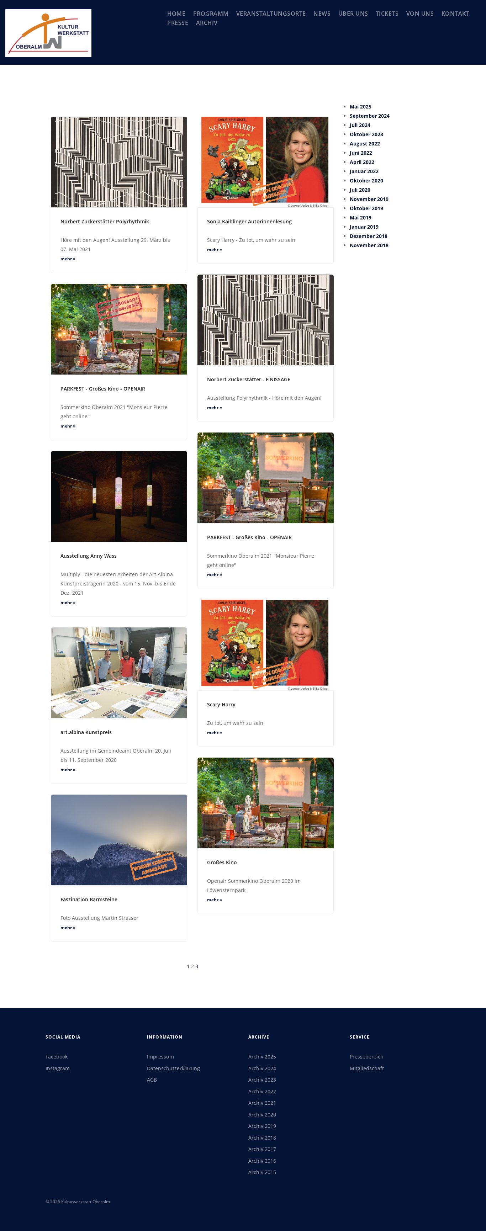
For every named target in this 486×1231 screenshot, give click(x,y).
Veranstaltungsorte (271, 13)
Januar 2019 (364, 226)
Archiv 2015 (262, 1172)
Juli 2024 (360, 125)
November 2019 (369, 199)
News (322, 13)
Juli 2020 (360, 189)
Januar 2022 (364, 171)
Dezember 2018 (368, 236)
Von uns (420, 13)
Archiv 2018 (262, 1137)
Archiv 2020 (262, 1114)
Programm (211, 13)
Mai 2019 (360, 217)
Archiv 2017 (262, 1149)
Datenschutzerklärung (173, 1068)
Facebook (57, 1056)
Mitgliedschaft (367, 1068)
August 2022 (365, 143)
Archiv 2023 (262, 1079)
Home (176, 13)
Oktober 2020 (366, 180)
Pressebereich (367, 1056)
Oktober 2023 (366, 134)
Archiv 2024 (262, 1068)
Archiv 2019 (262, 1126)
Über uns (353, 13)
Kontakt (456, 13)
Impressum (160, 1056)
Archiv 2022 (262, 1091)
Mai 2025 (360, 106)
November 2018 (369, 245)
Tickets (387, 13)
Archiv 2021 (262, 1102)
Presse (177, 23)
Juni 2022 (361, 152)
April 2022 (362, 162)
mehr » (67, 259)
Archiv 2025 (262, 1056)
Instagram (58, 1068)
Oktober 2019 (366, 208)
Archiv (207, 23)
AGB (152, 1079)
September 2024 (370, 115)
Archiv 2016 (262, 1160)
